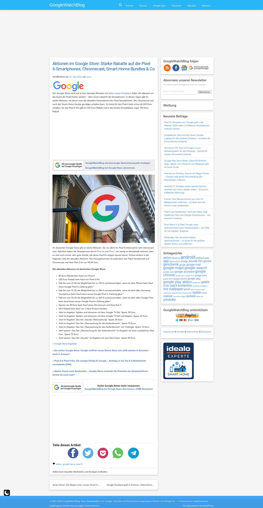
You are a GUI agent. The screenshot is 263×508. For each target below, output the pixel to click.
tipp (183, 296)
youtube (169, 300)
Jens (89, 77)
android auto (202, 257)
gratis (205, 282)
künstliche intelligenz (200, 286)
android (188, 257)
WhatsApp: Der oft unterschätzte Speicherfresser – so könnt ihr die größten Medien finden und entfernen (184, 240)
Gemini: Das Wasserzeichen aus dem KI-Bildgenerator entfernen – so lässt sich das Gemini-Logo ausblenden (184, 202)
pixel (187, 289)
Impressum (168, 331)
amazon (176, 258)
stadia (204, 293)
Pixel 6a (100, 251)
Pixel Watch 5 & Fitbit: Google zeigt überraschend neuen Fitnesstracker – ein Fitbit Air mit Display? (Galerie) (186, 227)
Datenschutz (193, 331)
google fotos (201, 275)
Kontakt (180, 331)
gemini (207, 261)
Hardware (176, 5)
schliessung (176, 293)
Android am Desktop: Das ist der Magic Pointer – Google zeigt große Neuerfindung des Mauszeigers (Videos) (186, 176)
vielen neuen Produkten (120, 93)
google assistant (185, 271)
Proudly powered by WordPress (198, 505)
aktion (59, 464)
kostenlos (185, 285)
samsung (167, 293)
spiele (196, 292)
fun (200, 261)
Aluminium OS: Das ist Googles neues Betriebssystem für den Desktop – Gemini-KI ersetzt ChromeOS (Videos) (185, 151)
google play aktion (177, 282)
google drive (189, 276)
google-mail (193, 264)
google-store (69, 464)
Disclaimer (206, 331)
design (184, 261)
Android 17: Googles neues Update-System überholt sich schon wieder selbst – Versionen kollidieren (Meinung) (186, 189)
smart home (187, 293)
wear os (199, 296)
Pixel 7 (112, 251)
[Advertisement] (131, 35)
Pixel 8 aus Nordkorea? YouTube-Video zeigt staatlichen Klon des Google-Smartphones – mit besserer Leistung (187, 215)
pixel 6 (79, 464)
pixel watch (201, 289)
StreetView (177, 296)
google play (194, 278)
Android (129, 5)
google (182, 265)
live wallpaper (173, 289)
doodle (193, 261)
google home (168, 279)
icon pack (170, 285)
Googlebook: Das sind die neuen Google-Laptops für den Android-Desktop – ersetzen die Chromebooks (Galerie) (187, 138)
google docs (180, 276)
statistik (167, 296)
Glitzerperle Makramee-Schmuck (116, 505)
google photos (180, 278)
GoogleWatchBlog (67, 4)
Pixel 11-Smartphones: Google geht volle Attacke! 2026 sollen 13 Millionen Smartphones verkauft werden (186, 125)
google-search (195, 268)
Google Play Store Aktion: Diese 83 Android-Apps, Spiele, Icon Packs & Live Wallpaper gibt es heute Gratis (186, 163)
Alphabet (191, 5)
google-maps (173, 268)
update (191, 296)
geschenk (171, 264)
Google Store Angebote (65, 343)
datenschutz (174, 261)
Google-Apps (159, 5)
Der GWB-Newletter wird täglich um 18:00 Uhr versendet (184, 85)
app (166, 261)
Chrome (143, 5)
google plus (196, 282)
